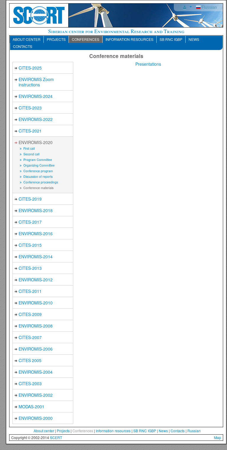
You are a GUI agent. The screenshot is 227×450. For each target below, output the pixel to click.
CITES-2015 (30, 245)
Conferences (85, 39)
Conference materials (37, 188)
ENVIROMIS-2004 (36, 372)
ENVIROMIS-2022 (36, 119)
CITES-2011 (30, 291)
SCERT (56, 437)
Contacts (22, 46)
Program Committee (37, 159)
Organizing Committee (38, 165)
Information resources (129, 39)
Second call (30, 154)
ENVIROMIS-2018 (36, 210)
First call (28, 148)
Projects (56, 39)
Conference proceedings (40, 182)
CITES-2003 (30, 383)
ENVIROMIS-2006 (36, 349)
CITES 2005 (30, 360)
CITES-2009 (30, 314)
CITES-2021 (30, 131)
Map (217, 437)
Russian (209, 7)
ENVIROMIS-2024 (36, 96)
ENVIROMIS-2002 (36, 395)
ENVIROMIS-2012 (36, 280)
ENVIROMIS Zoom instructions (36, 82)
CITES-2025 (30, 68)
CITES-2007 (30, 337)
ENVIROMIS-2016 (36, 233)
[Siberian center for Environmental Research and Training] (39, 15)
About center (26, 39)
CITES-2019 (30, 199)
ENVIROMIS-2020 (36, 142)
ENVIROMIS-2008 (36, 326)
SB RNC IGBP (171, 39)
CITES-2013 (30, 268)
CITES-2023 (30, 108)
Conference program (37, 171)
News (194, 39)
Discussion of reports (37, 176)
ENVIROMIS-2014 (36, 256)
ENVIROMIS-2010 (36, 303)
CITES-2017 (30, 222)
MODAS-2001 (31, 406)
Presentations (148, 64)
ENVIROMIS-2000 (36, 418)
